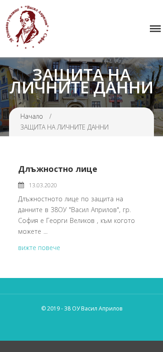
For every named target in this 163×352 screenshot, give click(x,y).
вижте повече (39, 247)
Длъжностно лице (57, 168)
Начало (31, 116)
